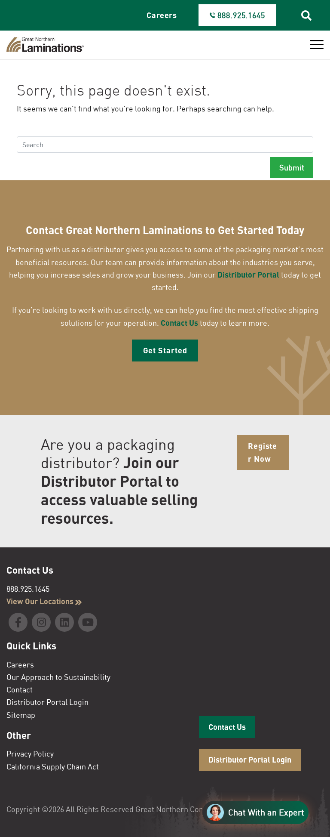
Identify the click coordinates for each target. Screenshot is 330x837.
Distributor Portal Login (47, 702)
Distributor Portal (248, 274)
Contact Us (179, 322)
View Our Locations (40, 601)
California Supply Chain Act (52, 766)
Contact (19, 689)
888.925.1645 (27, 588)
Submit (291, 167)
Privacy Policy (30, 753)
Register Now (262, 452)
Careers (162, 15)
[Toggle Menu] (317, 44)
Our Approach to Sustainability (58, 677)
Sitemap (20, 715)
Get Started (165, 350)
